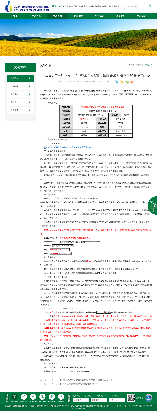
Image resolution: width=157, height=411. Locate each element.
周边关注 (14, 110)
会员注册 (33, 402)
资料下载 (42, 402)
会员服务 (120, 16)
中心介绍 (36, 16)
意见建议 (88, 396)
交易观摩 (23, 402)
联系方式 (51, 402)
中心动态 (141, 16)
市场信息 (78, 16)
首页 (15, 16)
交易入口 (14, 402)
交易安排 (14, 94)
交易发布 (57, 16)
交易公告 (14, 78)
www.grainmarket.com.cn (99, 94)
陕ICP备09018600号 (43, 406)
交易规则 (14, 102)
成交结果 (14, 86)
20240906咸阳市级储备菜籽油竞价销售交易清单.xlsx (68, 147)
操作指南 (61, 402)
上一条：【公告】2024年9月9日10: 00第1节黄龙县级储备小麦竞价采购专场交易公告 (76, 380)
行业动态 (99, 16)
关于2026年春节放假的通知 (75, 6)
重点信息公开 (102, 396)
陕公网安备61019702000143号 (60, 406)
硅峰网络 (82, 408)
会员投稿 (115, 396)
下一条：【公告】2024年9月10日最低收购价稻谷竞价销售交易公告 (69, 384)
